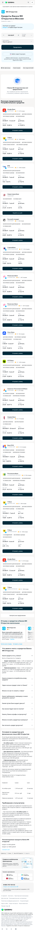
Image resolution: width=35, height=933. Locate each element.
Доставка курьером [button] (27, 114)
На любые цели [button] (17, 198)
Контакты (10, 896)
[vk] (6, 929)
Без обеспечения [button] (20, 116)
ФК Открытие (11, 627)
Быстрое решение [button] (19, 421)
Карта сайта (4, 903)
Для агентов (4, 898)
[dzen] (16, 929)
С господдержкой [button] (7, 534)
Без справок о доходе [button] (8, 116)
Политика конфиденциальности (10, 901)
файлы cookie (19, 920)
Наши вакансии (23, 903)
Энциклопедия (24, 901)
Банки (9, 853)
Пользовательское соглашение (17, 898)
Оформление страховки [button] (19, 395)
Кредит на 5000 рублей (8, 844)
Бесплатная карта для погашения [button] (11, 114)
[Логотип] (6, 910)
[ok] (11, 929)
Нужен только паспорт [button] (9, 144)
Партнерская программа (21, 896)
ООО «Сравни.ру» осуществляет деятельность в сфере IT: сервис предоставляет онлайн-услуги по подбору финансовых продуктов (17, 913)
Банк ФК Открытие (18, 853)
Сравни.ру (3, 853)
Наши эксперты (13, 903)
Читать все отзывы (6, 644)
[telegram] (2, 929)
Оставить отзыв (17, 644)
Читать (12, 639)
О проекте (4, 896)
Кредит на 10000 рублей (9, 847)
